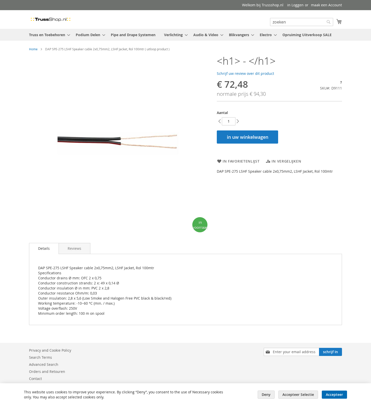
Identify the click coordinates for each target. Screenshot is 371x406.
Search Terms (40, 357)
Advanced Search (43, 364)
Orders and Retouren (47, 371)
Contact (35, 378)
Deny (266, 394)
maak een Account (326, 5)
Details (44, 248)
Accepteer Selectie (298, 394)
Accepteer (334, 394)
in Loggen (295, 5)
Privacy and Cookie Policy (50, 350)
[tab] (44, 248)
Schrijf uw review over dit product (245, 73)
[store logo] (50, 19)
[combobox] (301, 22)
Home (33, 49)
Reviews (74, 248)
